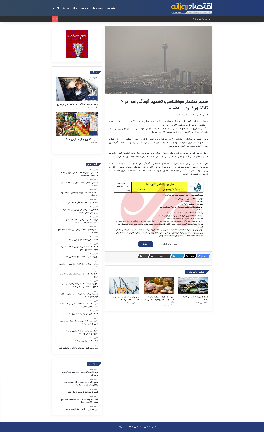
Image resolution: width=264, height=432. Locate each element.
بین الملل (65, 8)
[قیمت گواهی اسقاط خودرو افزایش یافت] (193, 285)
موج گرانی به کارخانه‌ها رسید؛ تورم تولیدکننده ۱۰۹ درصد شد (126, 298)
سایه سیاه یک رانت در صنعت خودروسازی (77, 104)
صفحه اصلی (111, 8)
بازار (73, 8)
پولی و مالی (96, 8)
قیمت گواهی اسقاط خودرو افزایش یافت (195, 298)
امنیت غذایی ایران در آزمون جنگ (81, 139)
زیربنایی (83, 8)
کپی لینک (145, 244)
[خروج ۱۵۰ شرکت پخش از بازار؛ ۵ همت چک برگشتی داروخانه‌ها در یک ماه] (159, 285)
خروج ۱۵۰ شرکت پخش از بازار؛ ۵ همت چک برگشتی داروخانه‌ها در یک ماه (159, 299)
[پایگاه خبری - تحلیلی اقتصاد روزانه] (191, 8)
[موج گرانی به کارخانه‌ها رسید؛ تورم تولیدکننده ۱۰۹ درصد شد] (124, 285)
